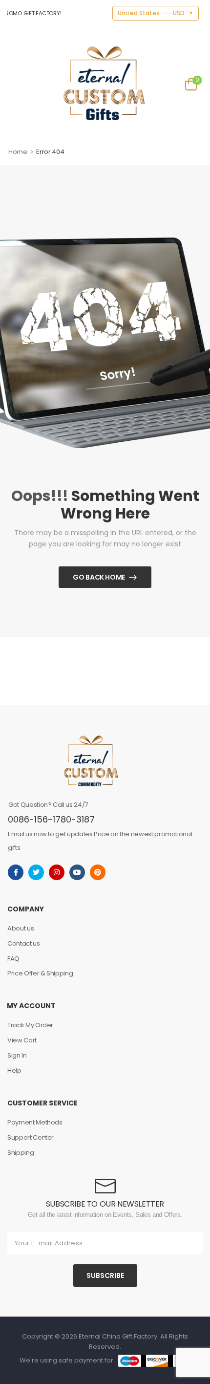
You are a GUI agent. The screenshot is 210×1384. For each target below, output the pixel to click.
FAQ (13, 958)
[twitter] (36, 872)
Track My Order (30, 1025)
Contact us (23, 943)
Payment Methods (35, 1122)
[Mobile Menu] (14, 83)
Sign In (17, 1055)
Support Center (30, 1137)
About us (20, 928)
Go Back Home (99, 577)
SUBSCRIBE (105, 1275)
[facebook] (15, 872)
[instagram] (56, 872)
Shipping (20, 1152)
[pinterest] (97, 872)
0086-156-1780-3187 (51, 819)
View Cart (22, 1040)
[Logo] (104, 83)
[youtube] (77, 872)
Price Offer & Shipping (40, 973)
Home (17, 151)
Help (14, 1070)
